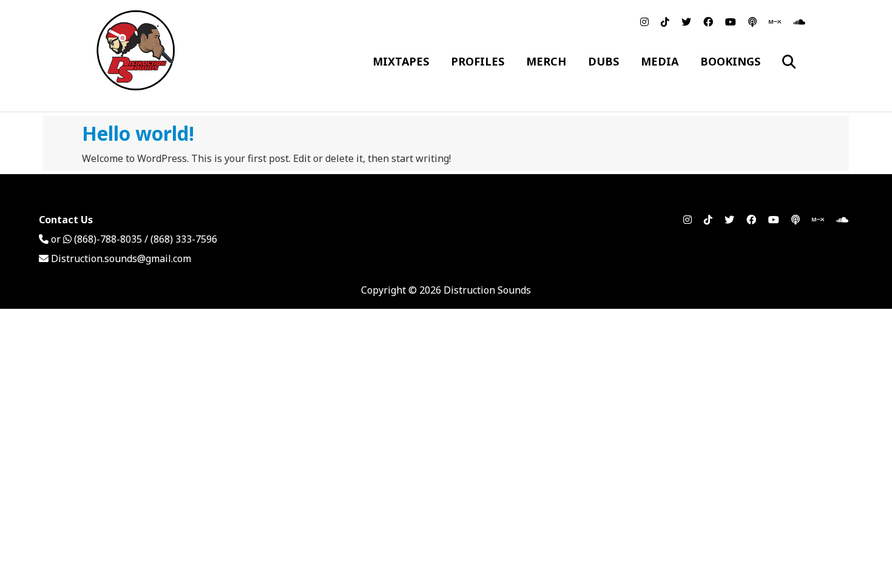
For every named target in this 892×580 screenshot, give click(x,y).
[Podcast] (752, 22)
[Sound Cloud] (799, 22)
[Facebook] (708, 22)
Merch (546, 61)
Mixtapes (401, 61)
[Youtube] (730, 22)
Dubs (603, 61)
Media (659, 61)
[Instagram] (644, 22)
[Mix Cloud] (775, 22)
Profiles (477, 61)
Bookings (730, 61)
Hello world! (138, 133)
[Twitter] (686, 22)
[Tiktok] (665, 22)
